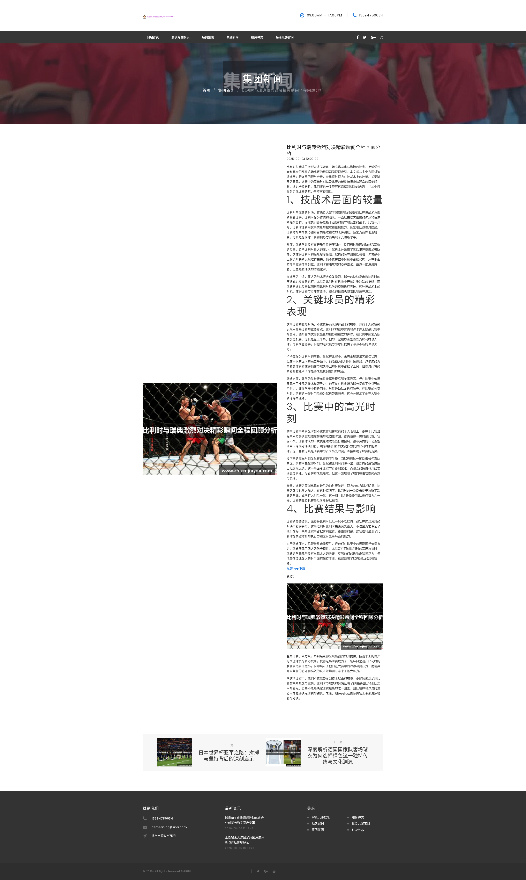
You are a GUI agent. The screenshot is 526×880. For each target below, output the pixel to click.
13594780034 (371, 15)
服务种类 (257, 37)
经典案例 (208, 37)
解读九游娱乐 (181, 37)
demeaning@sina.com (169, 827)
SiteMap (358, 830)
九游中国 (186, 871)
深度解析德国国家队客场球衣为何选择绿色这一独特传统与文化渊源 (337, 755)
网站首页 (153, 37)
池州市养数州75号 (164, 836)
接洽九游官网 (285, 37)
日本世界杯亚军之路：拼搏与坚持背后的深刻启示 (228, 755)
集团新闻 (233, 37)
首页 (207, 90)
